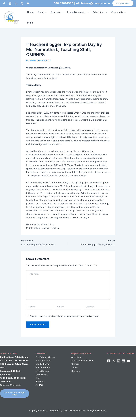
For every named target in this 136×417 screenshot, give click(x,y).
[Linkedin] (16, 3)
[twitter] (113, 361)
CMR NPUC (41, 374)
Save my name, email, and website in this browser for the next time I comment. (64, 316)
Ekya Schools (42, 371)
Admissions (99, 12)
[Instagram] (10, 3)
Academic (55, 12)
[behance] (22, 3)
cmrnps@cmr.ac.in (12, 385)
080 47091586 (63, 3)
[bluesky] (28, 3)
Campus (75, 371)
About (41, 12)
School (46, 364)
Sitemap (40, 381)
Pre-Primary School (45, 357)
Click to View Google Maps (14, 393)
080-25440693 (11, 378)
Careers (75, 364)
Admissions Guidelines (82, 360)
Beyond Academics (76, 12)
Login (30, 22)
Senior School (43, 367)
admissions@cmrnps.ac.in (92, 3)
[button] (122, 3)
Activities (76, 357)
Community (117, 12)
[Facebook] (4, 3)
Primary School (43, 360)
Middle (39, 364)
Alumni (74, 367)
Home (30, 12)
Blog (38, 378)
